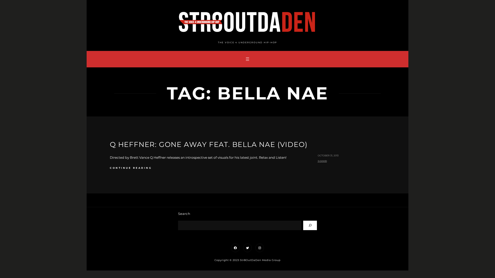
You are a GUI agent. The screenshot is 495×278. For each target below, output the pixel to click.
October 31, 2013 (328, 155)
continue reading (131, 167)
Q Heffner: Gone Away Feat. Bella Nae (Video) (209, 144)
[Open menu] (247, 59)
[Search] (310, 225)
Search (184, 214)
